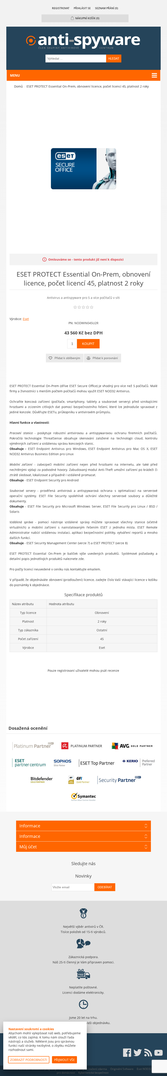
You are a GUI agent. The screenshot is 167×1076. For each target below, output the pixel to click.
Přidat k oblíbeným (67, 358)
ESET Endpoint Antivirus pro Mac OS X (118, 449)
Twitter (138, 1052)
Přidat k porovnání (105, 358)
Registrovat (60, 8)
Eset (26, 319)
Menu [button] (15, 75)
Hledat (113, 58)
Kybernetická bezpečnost (93, 1072)
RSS (148, 1052)
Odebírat (105, 887)
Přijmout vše (64, 1060)
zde (81, 559)
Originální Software (122, 1069)
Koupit (88, 344)
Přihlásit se (82, 8)
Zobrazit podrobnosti (28, 1060)
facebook (127, 1052)
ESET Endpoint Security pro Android (53, 480)
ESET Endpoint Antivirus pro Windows (57, 449)
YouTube (158, 1052)
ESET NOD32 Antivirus (113, 391)
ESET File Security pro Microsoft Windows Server (64, 506)
